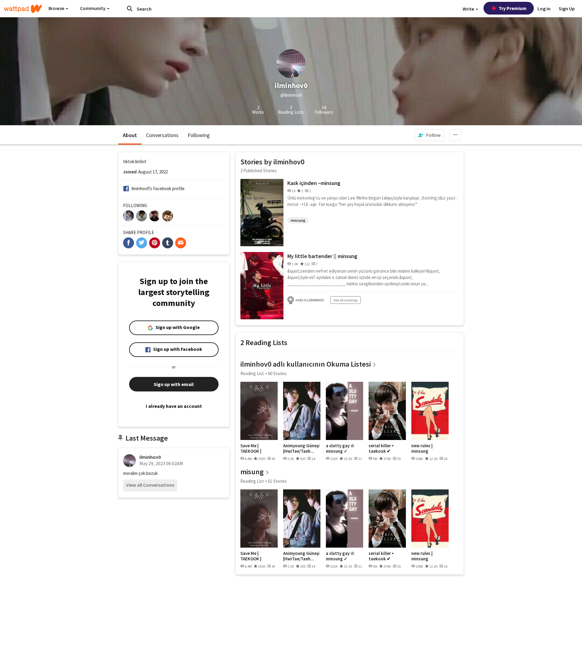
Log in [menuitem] (543, 8)
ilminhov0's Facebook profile (158, 188)
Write (469, 9)
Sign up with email (174, 384)
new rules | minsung (422, 448)
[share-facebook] (128, 242)
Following (199, 135)
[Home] (23, 9)
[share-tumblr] (167, 242)
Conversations (162, 135)
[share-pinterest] (154, 242)
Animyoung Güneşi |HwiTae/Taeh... (301, 448)
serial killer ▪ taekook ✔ (381, 448)
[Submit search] (129, 8)
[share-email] (180, 242)
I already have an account (174, 406)
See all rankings (345, 300)
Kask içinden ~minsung (313, 183)
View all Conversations (150, 485)
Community (93, 8)
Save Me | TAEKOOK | (250, 448)
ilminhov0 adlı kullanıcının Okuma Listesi (305, 364)
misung (252, 471)
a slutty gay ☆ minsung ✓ (340, 448)
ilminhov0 (150, 457)
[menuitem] (429, 135)
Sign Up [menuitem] (567, 8)
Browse (56, 8)
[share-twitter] (141, 242)
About (130, 135)
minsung (298, 220)
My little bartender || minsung (322, 256)
